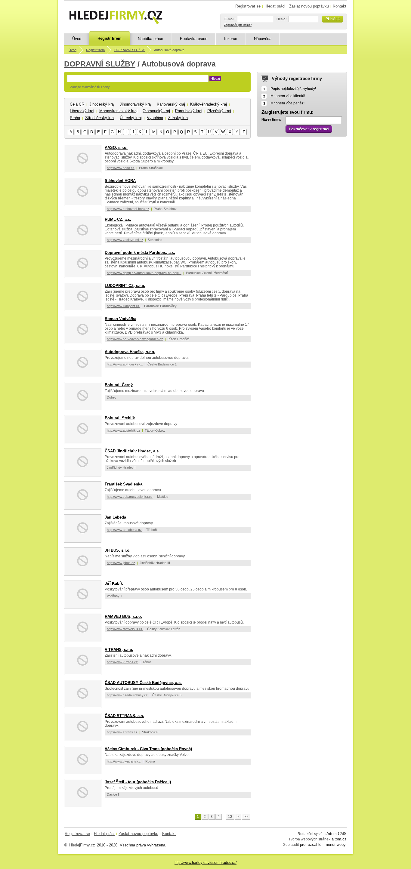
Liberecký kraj (82, 111)
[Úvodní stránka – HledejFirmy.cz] (116, 17)
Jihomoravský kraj (136, 104)
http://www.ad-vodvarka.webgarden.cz (135, 339)
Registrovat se (248, 6)
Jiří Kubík (114, 583)
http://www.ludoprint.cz (123, 306)
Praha (75, 118)
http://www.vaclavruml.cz (125, 240)
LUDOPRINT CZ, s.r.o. (125, 285)
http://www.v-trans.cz (122, 662)
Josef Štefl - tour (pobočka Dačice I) (138, 782)
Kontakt (339, 6)
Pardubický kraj (188, 111)
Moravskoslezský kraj (118, 111)
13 (230, 817)
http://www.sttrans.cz (122, 732)
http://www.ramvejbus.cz (125, 629)
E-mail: (230, 19)
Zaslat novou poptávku (309, 6)
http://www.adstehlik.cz (123, 430)
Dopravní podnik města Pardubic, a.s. (140, 252)
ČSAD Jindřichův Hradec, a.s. (132, 451)
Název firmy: (271, 119)
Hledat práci (274, 6)
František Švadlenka (123, 484)
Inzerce (230, 38)
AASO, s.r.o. (116, 147)
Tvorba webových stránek (309, 839)
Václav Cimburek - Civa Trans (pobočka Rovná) (148, 749)
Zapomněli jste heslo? (238, 24)
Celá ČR (77, 104)
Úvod (76, 38)
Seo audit (291, 844)
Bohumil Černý (119, 385)
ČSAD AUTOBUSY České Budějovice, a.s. (143, 682)
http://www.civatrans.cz (124, 761)
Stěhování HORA (120, 180)
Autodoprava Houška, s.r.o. (130, 352)
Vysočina (155, 118)
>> (246, 817)
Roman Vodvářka (120, 318)
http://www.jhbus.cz (121, 563)
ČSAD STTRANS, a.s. (124, 715)
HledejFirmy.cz (82, 845)
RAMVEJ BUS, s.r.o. (123, 616)
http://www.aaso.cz (120, 168)
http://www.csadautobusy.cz (127, 695)
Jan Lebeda (115, 517)
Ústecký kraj (131, 118)
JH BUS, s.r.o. (118, 550)
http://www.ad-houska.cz (125, 364)
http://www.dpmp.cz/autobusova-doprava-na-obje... (144, 273)
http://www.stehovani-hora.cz (128, 209)
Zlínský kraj (178, 118)
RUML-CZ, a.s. (118, 219)
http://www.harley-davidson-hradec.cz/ (205, 862)
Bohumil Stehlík (120, 418)
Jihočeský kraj (102, 104)
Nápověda (262, 38)
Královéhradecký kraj (208, 104)
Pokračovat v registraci (309, 129)
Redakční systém (312, 834)
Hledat (215, 78)
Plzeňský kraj (219, 111)
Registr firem (109, 38)
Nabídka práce (150, 38)
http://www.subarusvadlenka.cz (130, 496)
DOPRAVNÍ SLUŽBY (129, 50)
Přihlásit (333, 19)
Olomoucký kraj (156, 111)
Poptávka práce (193, 38)
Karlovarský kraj (171, 104)
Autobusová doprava (169, 50)
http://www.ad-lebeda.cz (124, 530)
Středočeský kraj (100, 118)
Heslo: (282, 19)
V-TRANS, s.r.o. (119, 649)
